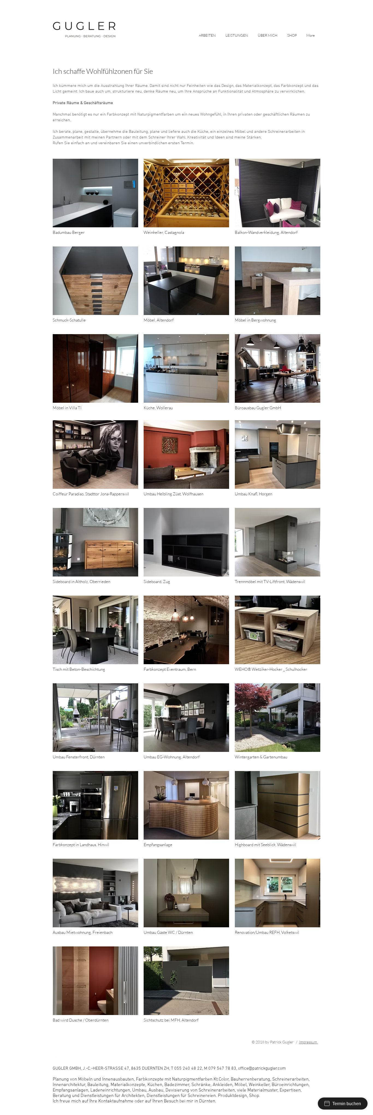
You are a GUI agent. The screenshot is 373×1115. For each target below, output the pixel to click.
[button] (237, 35)
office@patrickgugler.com (223, 1042)
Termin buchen (346, 1103)
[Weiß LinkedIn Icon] (55, 1057)
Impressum (308, 1042)
